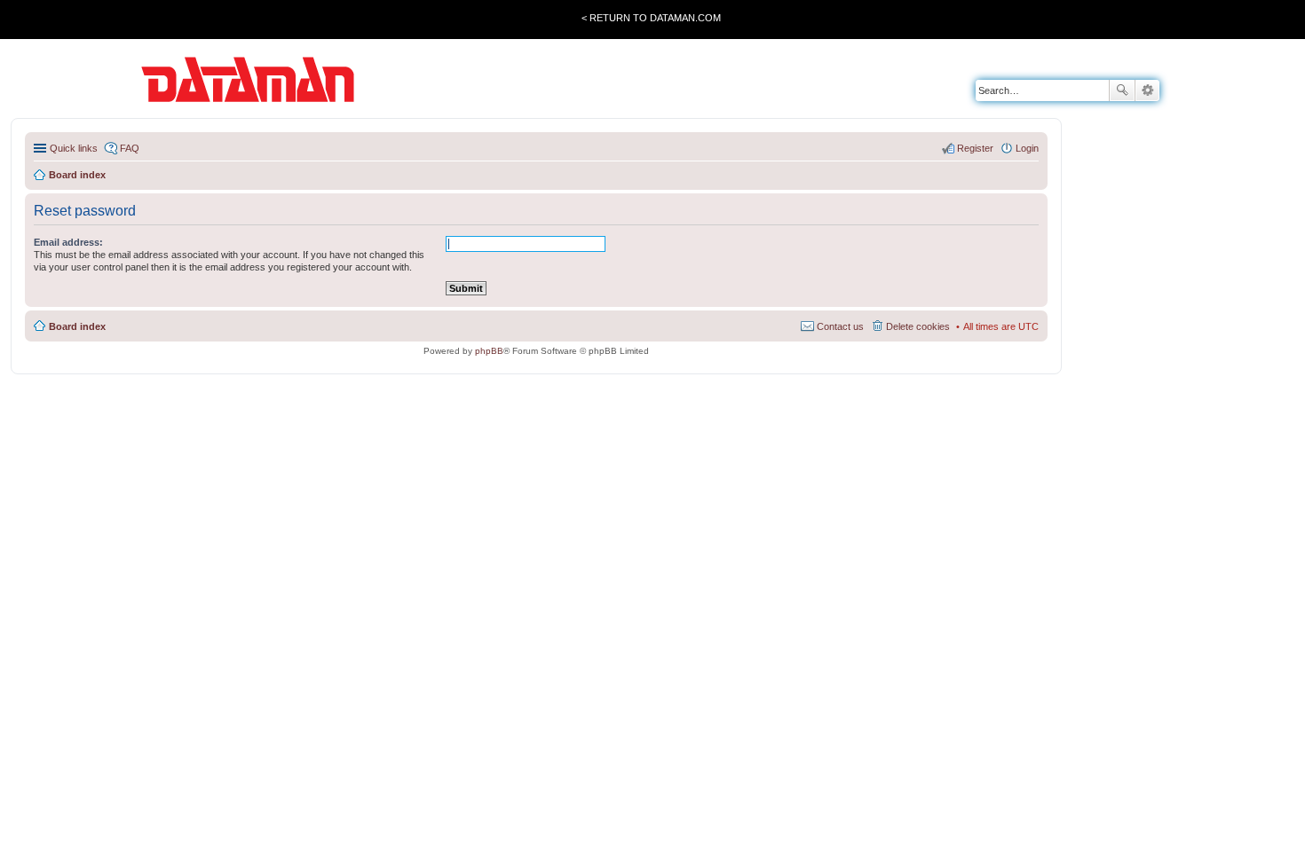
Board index (77, 326)
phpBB (489, 351)
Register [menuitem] (975, 148)
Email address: (68, 242)
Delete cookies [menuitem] (918, 326)
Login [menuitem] (1027, 148)
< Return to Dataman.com (651, 17)
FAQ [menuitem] (129, 148)
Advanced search (1147, 90)
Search (1122, 90)
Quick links (74, 148)
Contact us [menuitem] (840, 326)
